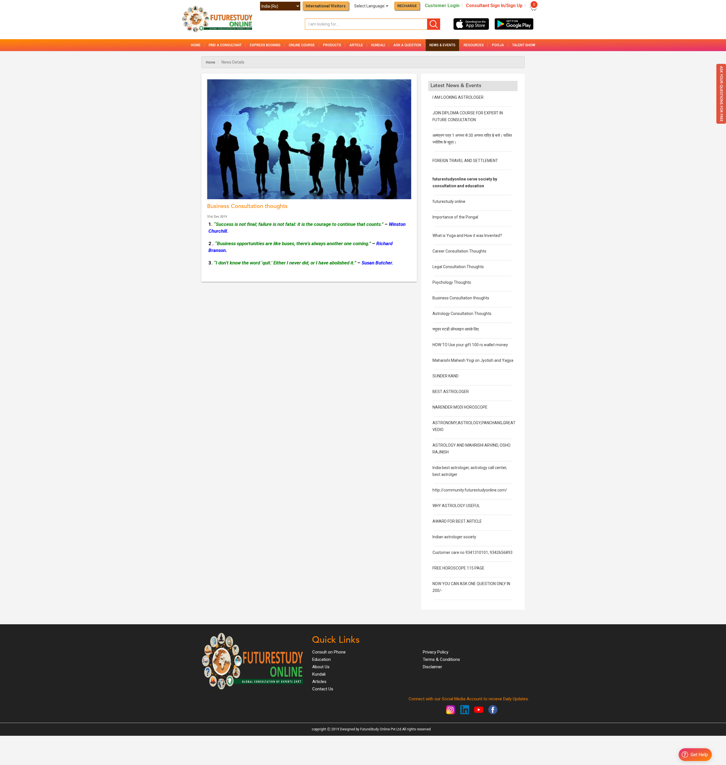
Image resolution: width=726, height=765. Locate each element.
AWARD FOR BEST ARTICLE (457, 521)
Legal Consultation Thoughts (458, 266)
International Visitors (326, 6)
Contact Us (322, 689)
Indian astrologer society (454, 537)
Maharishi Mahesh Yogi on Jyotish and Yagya (472, 360)
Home (196, 45)
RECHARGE (407, 6)
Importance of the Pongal (455, 217)
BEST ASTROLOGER (450, 391)
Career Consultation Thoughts (459, 251)
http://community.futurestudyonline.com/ (469, 490)
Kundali (319, 674)
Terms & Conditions (441, 659)
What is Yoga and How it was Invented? (467, 235)
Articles (319, 681)
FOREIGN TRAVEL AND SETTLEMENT (465, 160)
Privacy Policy (435, 652)
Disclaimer (432, 666)
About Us (321, 666)
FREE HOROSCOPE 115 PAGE (458, 568)
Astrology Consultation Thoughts (461, 313)
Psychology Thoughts (451, 282)
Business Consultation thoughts (460, 298)
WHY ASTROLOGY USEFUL (456, 505)
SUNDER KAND (445, 376)
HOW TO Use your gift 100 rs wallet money (470, 344)
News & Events (442, 45)
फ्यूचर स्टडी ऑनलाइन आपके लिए (455, 329)
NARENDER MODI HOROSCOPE (459, 407)
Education (321, 659)
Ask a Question (407, 45)
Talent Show (523, 45)
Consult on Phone (329, 652)
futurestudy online (448, 201)
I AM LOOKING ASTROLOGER (458, 97)
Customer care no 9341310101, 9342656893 (472, 552)
